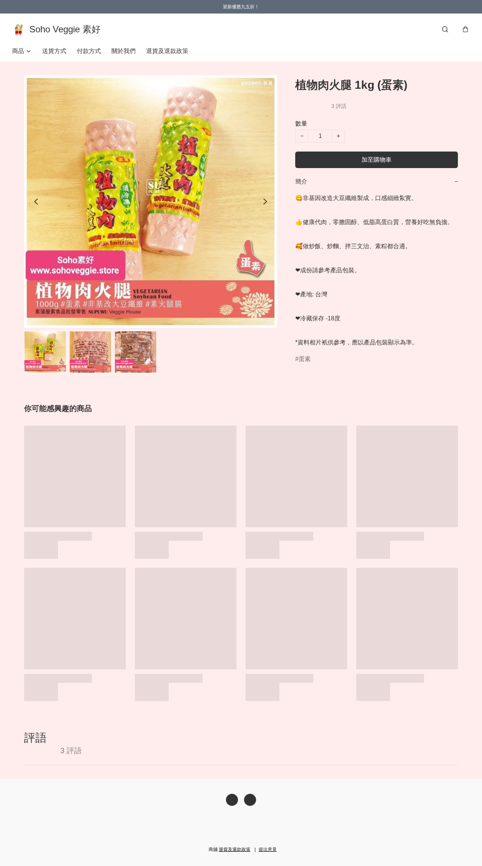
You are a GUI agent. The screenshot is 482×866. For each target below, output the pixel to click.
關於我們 (123, 51)
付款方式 (89, 51)
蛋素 (305, 359)
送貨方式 (54, 51)
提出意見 (268, 849)
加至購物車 (377, 159)
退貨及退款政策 (167, 51)
